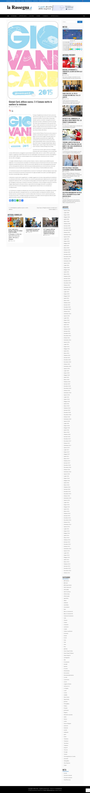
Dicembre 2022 (67, 307)
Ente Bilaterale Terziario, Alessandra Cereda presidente (72, 169)
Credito (65, 629)
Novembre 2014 (67, 520)
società (65, 730)
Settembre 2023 (67, 287)
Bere (65, 609)
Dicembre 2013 (67, 544)
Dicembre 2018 (67, 412)
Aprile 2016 (66, 482)
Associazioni (66, 607)
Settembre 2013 (67, 548)
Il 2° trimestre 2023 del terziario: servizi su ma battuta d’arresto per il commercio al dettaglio (49, 231)
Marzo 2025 (66, 247)
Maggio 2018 (67, 427)
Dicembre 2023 (67, 280)
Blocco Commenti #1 (68, 611)
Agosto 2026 (67, 210)
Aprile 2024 (66, 272)
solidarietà (66, 732)
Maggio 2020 (67, 375)
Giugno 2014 (66, 531)
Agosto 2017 (67, 447)
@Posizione (66, 580)
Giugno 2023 (66, 293)
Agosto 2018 (67, 421)
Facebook (82, 1)
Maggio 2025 (67, 243)
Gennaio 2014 (67, 542)
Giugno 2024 (66, 267)
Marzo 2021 (66, 353)
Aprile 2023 (66, 298)
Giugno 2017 (66, 452)
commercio (66, 626)
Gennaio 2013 (67, 566)
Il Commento (66, 662)
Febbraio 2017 (67, 460)
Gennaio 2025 (67, 252)
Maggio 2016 (67, 480)
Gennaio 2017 (67, 463)
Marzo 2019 (66, 405)
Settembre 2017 (67, 445)
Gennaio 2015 (67, 515)
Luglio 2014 (66, 528)
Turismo (65, 754)
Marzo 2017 (66, 458)
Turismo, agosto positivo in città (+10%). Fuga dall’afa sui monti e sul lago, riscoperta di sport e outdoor (72, 145)
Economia (66, 633)
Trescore (66, 749)
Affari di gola (66, 596)
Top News (66, 743)
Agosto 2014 (67, 526)
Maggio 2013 (67, 557)
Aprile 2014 (66, 535)
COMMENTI (45, 16)
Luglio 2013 (66, 553)
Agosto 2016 (67, 474)
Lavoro (65, 681)
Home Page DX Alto (68, 651)
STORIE (38, 16)
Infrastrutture (67, 670)
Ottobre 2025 (67, 232)
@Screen (66, 583)
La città (65, 677)
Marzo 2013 (66, 561)
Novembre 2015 (67, 493)
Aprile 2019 (66, 403)
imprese (65, 666)
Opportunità (66, 699)
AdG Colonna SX (67, 587)
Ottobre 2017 (67, 443)
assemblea (66, 605)
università (66, 758)
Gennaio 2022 (67, 331)
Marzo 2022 (66, 326)
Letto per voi (66, 686)
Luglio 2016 (66, 476)
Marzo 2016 (66, 485)
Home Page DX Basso (69, 653)
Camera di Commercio (68, 615)
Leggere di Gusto (67, 684)
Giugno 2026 (66, 214)
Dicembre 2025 (67, 228)
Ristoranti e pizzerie (68, 714)
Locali (65, 690)
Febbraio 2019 (67, 408)
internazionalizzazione (69, 675)
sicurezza (66, 725)
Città (65, 618)
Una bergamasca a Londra (69, 756)
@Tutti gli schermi (67, 585)
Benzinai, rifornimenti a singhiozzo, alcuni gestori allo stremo (72, 71)
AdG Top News (67, 591)
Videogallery (66, 760)
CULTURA (31, 16)
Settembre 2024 (67, 261)
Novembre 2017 (67, 441)
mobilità (65, 695)
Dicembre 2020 (67, 359)
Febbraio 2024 (67, 276)
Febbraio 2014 (67, 539)
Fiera (65, 644)
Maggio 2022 (67, 322)
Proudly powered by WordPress (35, 790)
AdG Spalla (66, 589)
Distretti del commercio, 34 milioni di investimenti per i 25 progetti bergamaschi (72, 120)
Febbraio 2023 (67, 302)
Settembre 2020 (67, 366)
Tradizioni (66, 745)
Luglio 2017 (66, 449)
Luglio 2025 (66, 239)
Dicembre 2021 (67, 333)
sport (65, 734)
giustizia (65, 648)
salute (65, 716)
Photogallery (66, 703)
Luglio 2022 (66, 318)
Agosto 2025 (67, 236)
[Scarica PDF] (10, 111)
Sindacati (66, 727)
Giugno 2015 (66, 504)
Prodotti (65, 708)
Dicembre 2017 (67, 438)
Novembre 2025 (67, 230)
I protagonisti (66, 657)
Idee (65, 659)
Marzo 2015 (66, 511)
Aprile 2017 (66, 456)
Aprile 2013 (66, 559)
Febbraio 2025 (67, 250)
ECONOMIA (14, 16)
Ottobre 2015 (67, 496)
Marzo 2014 (66, 537)
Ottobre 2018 (67, 416)
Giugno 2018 (66, 425)
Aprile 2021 (66, 351)
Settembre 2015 (67, 498)
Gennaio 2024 (67, 278)
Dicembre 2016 (67, 465)
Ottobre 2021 (67, 337)
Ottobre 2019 (67, 390)
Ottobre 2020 (67, 364)
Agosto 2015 (67, 500)
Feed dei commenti (68, 777)
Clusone (65, 620)
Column (65, 622)
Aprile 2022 (66, 324)
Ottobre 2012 (67, 572)
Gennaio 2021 (67, 357)
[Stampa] (12, 111)
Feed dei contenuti (68, 775)
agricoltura (66, 598)
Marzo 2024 (66, 274)
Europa (65, 635)
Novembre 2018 (67, 414)
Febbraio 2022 (67, 329)
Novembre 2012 (67, 570)
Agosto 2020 (67, 368)
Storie (65, 736)
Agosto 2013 (67, 550)
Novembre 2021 (67, 335)
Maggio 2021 (67, 348)
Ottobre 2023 (67, 285)
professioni (66, 710)
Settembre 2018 (67, 419)
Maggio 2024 (67, 269)
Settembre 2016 (67, 471)
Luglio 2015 (66, 502)
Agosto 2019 (67, 394)
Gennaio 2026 (67, 225)
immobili (65, 664)
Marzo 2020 (66, 379)
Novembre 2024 (67, 256)
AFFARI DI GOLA (54, 16)
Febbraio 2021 (67, 355)
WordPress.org (67, 779)
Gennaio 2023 (67, 304)
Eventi (65, 637)
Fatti (65, 642)
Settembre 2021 (67, 340)
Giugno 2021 (66, 346)
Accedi (65, 773)
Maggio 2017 (67, 454)
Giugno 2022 (66, 320)
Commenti (66, 624)
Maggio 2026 (67, 217)
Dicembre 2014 (67, 517)
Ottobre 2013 (67, 546)
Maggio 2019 (67, 401)
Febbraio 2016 (67, 487)
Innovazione (66, 673)
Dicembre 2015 (67, 491)
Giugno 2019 (66, 399)
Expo (65, 640)
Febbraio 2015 (67, 513)
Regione (65, 712)
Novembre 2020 (67, 362)
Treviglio (65, 752)
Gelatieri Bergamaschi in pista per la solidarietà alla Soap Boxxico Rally (72, 194)
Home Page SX (67, 655)
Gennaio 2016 (67, 489)
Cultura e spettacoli (68, 631)
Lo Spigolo (66, 688)
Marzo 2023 (66, 300)
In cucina (66, 668)
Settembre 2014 (67, 524)
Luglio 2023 (66, 291)
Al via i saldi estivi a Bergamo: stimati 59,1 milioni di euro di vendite (15, 234)
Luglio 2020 (66, 370)
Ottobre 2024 (67, 258)
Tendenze (66, 738)
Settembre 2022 (67, 313)
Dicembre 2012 (67, 568)
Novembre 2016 (67, 467)
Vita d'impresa (67, 763)
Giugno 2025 (66, 241)
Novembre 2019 (67, 388)
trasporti (66, 747)
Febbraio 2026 (67, 223)
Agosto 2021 (67, 342)
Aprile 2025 (66, 245)
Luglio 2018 (66, 423)
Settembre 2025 (67, 234)
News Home (66, 697)
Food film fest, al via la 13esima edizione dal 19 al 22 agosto (71, 95)
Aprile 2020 (66, 377)
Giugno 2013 (66, 555)
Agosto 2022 (67, 315)
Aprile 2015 (66, 509)
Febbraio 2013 (67, 564)
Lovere (65, 692)
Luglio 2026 (66, 212)
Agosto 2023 (67, 289)
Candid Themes (58, 790)
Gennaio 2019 (67, 410)
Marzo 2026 (66, 221)
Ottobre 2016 (67, 469)
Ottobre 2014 (67, 522)
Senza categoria (67, 723)
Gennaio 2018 (67, 436)
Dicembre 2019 (67, 386)
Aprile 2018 (66, 430)
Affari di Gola (66, 594)
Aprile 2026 (66, 219)
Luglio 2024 (66, 265)
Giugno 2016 (66, 478)
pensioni (65, 701)
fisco (65, 646)
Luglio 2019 (66, 397)
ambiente (66, 602)
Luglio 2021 (66, 344)
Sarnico (65, 719)
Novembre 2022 (67, 309)
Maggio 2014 (67, 533)
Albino (65, 600)
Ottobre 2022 (67, 311)
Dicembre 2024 (67, 254)
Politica (65, 706)
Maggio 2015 (67, 506)
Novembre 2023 (67, 283)
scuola (65, 721)
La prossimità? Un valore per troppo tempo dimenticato (33, 229)
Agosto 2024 (67, 263)
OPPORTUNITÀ (23, 16)
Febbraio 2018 (67, 434)
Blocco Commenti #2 (68, 613)
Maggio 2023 (67, 296)
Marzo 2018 (66, 432)
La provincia (66, 679)
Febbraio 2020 (67, 381)
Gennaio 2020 (67, 384)
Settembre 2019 (67, 392)
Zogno (65, 765)
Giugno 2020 (66, 373)
